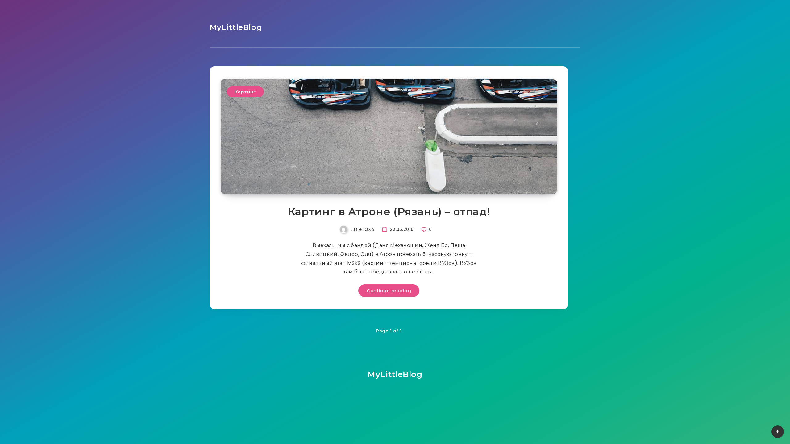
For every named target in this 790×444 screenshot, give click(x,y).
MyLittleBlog (236, 27)
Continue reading (389, 291)
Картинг (245, 92)
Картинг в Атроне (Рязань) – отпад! (389, 211)
